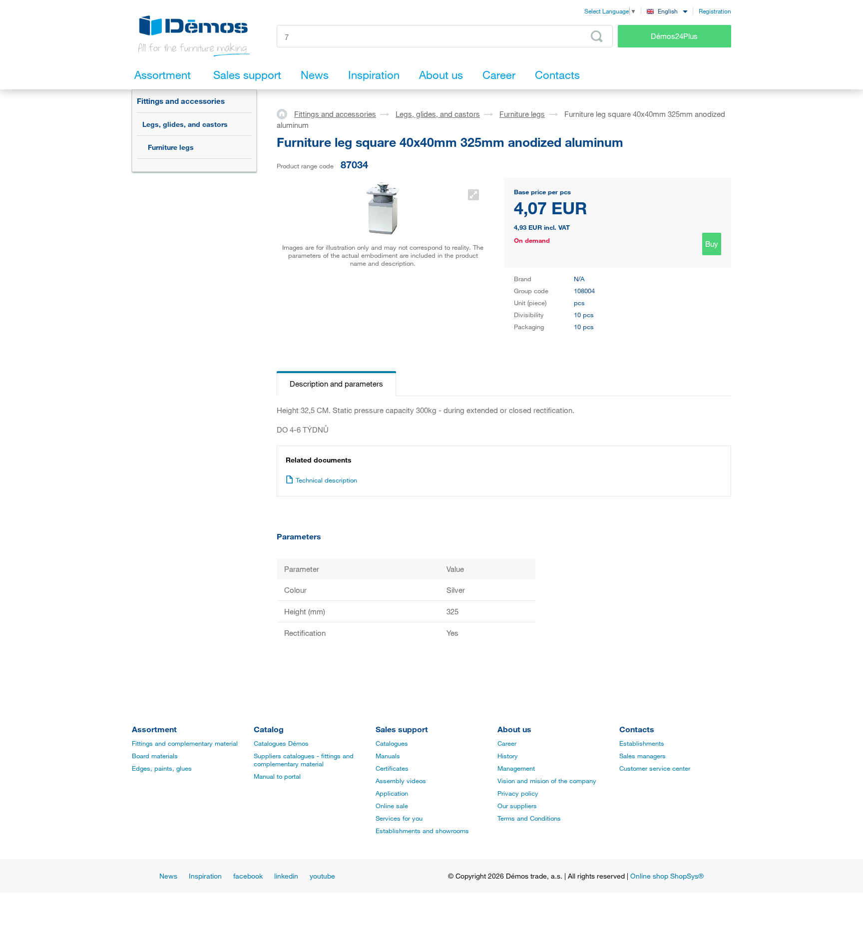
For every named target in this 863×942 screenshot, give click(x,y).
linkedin (286, 876)
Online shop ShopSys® (667, 876)
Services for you (399, 818)
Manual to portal (277, 776)
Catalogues (392, 743)
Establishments (641, 743)
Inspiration (205, 876)
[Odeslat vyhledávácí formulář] (596, 36)
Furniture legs (171, 147)
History (507, 756)
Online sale (392, 806)
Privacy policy (517, 793)
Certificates (392, 768)
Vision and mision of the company (546, 781)
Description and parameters (336, 383)
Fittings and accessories (181, 100)
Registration (715, 11)
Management (516, 768)
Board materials (155, 756)
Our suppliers (517, 806)
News (168, 876)
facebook (248, 876)
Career (506, 743)
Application (392, 793)
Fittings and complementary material (185, 743)
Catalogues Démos (281, 743)
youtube (322, 876)
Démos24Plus (674, 35)
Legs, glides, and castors (185, 124)
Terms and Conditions (529, 818)
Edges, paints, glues (162, 768)
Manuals (388, 756)
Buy (711, 243)
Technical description (326, 480)
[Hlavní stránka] (285, 113)
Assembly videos (401, 781)
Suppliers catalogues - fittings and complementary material (304, 760)
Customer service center (654, 768)
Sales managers (642, 756)
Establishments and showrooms (422, 831)
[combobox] (667, 10)
